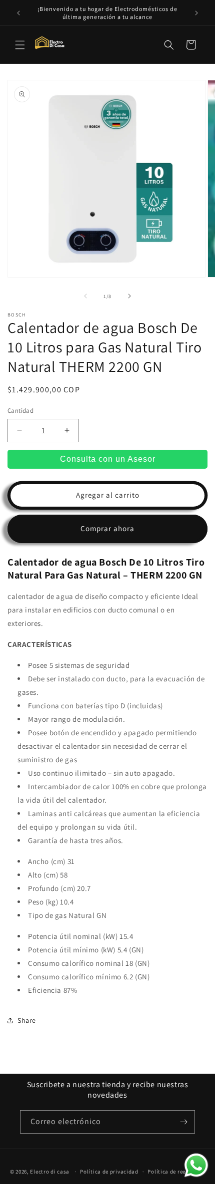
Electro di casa (50, 1171)
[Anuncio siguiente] (197, 13)
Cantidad (21, 410)
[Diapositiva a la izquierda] (85, 296)
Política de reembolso (176, 1171)
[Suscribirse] (183, 1122)
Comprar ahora (107, 528)
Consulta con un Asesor (108, 459)
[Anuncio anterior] (19, 13)
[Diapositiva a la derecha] (129, 296)
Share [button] (27, 1020)
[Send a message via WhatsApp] (196, 1165)
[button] (20, 45)
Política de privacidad (109, 1171)
